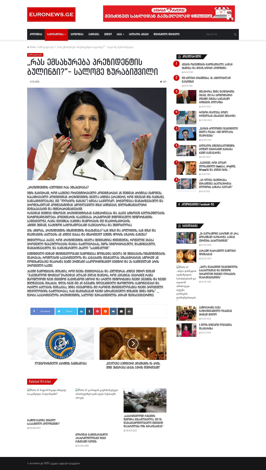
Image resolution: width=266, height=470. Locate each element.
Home (32, 47)
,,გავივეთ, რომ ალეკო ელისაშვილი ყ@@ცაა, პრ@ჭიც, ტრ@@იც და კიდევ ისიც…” (217, 166)
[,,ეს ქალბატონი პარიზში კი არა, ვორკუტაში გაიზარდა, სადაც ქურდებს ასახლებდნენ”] (186, 238)
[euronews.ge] (51, 14)
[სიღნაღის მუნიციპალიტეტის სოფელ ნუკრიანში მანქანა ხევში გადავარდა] (186, 151)
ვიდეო (108, 34)
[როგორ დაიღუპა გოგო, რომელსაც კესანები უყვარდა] (186, 117)
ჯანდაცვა (93, 34)
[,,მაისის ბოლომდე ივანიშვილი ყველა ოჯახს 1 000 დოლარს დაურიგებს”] (186, 134)
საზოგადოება (55, 34)
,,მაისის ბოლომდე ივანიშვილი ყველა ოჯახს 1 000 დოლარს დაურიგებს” (218, 132)
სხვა (119, 34)
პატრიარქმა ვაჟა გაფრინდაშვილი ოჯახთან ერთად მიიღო (215, 311)
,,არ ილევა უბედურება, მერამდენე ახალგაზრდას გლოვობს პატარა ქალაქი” (216, 184)
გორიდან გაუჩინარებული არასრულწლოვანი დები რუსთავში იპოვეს (91, 438)
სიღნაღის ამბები (139, 34)
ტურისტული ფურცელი (167, 34)
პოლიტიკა (36, 34)
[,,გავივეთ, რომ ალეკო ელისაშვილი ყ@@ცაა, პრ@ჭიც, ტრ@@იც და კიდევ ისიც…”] (186, 168)
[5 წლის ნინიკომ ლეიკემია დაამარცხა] (186, 330)
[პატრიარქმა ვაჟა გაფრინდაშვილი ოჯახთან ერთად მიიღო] (186, 313)
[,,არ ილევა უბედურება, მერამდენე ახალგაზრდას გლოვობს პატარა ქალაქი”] (186, 185)
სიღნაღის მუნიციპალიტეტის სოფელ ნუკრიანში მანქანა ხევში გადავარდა (217, 149)
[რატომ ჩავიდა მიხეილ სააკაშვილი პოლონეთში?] (48, 402)
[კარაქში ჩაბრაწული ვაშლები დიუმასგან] (186, 256)
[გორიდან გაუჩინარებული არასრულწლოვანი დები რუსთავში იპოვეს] (96, 409)
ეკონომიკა (77, 34)
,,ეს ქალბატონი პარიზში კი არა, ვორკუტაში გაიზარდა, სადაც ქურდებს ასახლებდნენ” (219, 237)
